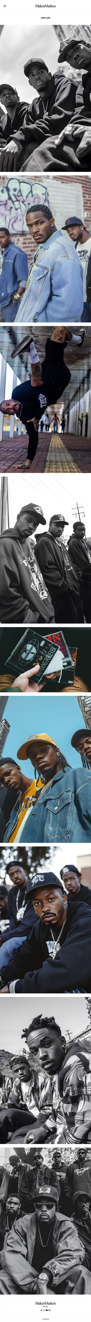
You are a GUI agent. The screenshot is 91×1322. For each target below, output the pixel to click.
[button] (7, 6)
